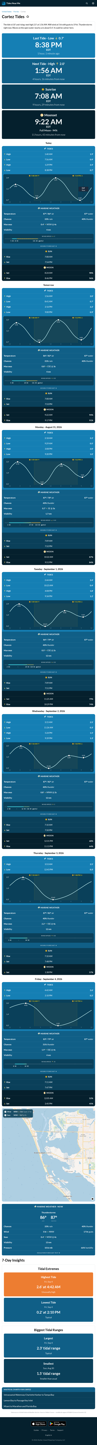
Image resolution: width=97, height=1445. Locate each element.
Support (60, 1430)
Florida (16, 12)
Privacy (44, 1430)
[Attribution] (92, 1199)
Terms (52, 1430)
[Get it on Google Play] (57, 1423)
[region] (48, 1155)
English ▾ (48, 1435)
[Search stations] (87, 3)
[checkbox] (18, 1111)
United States (7, 12)
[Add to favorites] (28, 17)
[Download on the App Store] (39, 1423)
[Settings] (93, 3)
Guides (36, 1430)
